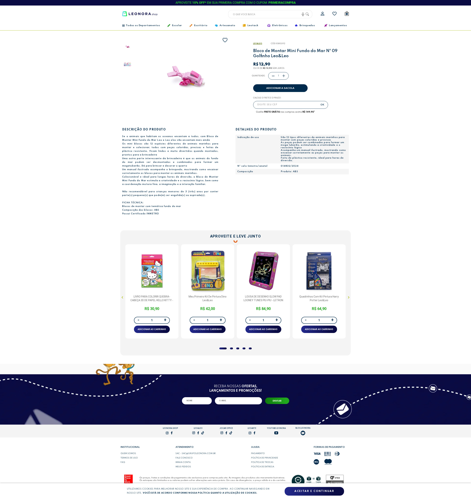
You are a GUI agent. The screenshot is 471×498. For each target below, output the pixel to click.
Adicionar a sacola (280, 88)
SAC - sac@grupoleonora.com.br (196, 453)
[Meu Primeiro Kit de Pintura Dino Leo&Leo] (208, 271)
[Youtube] (276, 432)
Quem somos (128, 453)
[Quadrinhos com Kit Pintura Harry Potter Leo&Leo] (319, 271)
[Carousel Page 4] (243, 348)
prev (122, 297)
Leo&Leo (257, 44)
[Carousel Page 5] (250, 348)
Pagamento (258, 453)
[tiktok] (202, 432)
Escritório (200, 25)
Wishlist (334, 14)
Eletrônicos (279, 25)
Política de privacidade (264, 458)
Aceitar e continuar (314, 491)
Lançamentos (338, 25)
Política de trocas (262, 462)
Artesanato (227, 25)
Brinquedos (307, 25)
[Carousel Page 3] (237, 348)
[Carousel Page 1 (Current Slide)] (223, 348)
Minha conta (183, 462)
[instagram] (167, 433)
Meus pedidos (183, 467)
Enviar (277, 401)
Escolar (177, 25)
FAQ (123, 462)
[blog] (303, 433)
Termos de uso (129, 458)
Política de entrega (262, 467)
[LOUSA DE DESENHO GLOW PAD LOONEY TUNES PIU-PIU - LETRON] (263, 271)
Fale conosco (184, 458)
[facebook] (172, 432)
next (349, 297)
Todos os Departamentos (143, 25)
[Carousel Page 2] (231, 348)
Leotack (252, 25)
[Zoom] (132, 47)
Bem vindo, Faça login (322, 14)
